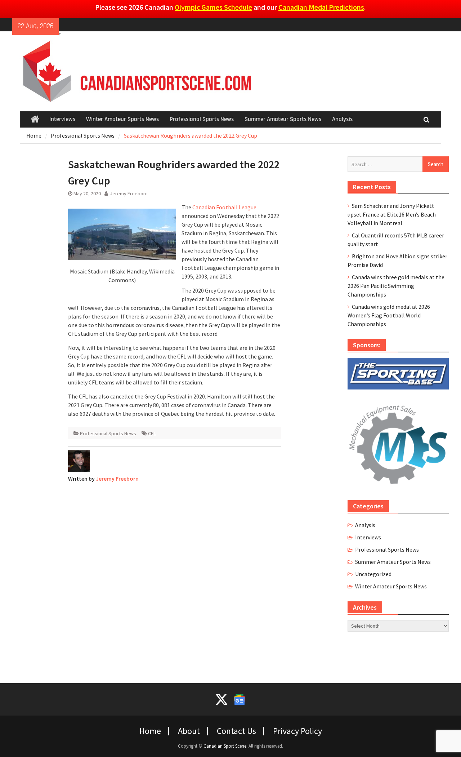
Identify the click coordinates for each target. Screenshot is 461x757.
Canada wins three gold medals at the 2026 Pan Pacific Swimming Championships (396, 285)
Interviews (62, 119)
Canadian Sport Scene (224, 746)
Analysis (342, 119)
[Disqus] (174, 578)
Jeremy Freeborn (129, 193)
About (189, 731)
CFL (152, 433)
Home (150, 731)
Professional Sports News (202, 119)
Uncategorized (373, 574)
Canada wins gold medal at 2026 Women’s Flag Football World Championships (389, 315)
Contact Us (236, 731)
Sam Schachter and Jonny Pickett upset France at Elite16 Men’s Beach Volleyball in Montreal (392, 214)
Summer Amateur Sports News (283, 119)
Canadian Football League (224, 207)
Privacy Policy (297, 731)
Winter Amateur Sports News (122, 119)
